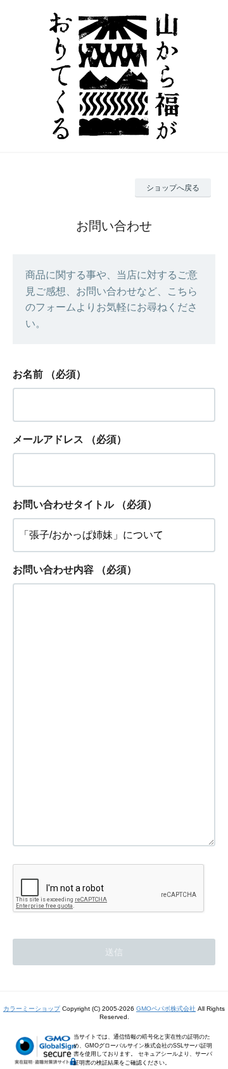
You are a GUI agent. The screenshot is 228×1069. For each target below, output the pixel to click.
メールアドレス (48, 439)
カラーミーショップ (31, 1008)
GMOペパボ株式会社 (166, 1008)
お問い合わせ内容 (53, 569)
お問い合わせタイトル (63, 504)
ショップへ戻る (173, 187)
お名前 (28, 374)
